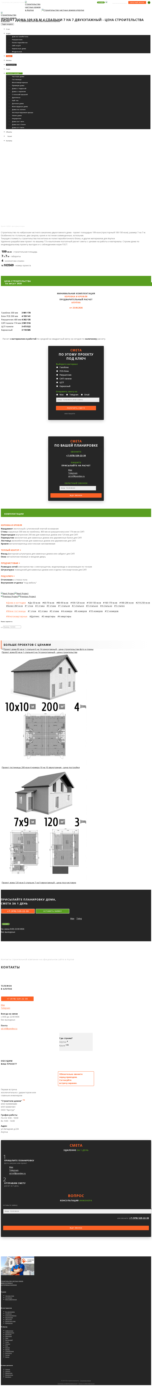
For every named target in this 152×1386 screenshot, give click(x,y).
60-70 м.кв (49, 602)
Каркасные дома (10, 1321)
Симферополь (9, 1332)
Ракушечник (9, 1317)
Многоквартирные (17, 616)
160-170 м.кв (111, 602)
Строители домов (85, 1380)
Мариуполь (8, 1373)
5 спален (120, 606)
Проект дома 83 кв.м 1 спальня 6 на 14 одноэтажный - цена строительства (39, 652)
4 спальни (107, 606)
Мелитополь (9, 1375)
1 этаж (29, 606)
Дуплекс (35, 616)
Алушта (7, 1347)
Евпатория (8, 1336)
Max (70, 470)
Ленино (7, 1344)
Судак (7, 1342)
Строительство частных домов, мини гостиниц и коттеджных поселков (12, 1283)
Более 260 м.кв (15, 606)
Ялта (6, 1346)
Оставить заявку (52, 911)
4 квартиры (65, 616)
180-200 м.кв (127, 602)
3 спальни (92, 606)
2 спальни (78, 606)
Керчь (7, 1357)
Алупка (7, 1349)
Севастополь (9, 1331)
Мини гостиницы (17, 611)
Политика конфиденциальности (67, 1383)
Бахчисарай (9, 1340)
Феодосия (8, 1334)
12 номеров (112, 611)
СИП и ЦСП (8, 1319)
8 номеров (81, 611)
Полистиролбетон (10, 1315)
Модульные (9, 1323)
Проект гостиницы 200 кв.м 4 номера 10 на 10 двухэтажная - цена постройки (41, 767)
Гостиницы (8, 1298)
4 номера (67, 611)
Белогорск (8, 1353)
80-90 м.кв (63, 602)
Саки (6, 1338)
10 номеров (96, 611)
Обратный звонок (137, 2)
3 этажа (52, 606)
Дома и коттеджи (17, 602)
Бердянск (8, 1377)
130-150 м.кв (94, 602)
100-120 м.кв (78, 602)
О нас (8, 29)
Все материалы (10, 1312)
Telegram (72, 473)
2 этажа (41, 606)
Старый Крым (9, 1351)
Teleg (79, 918)
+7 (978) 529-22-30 (119, 2)
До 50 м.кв (34, 602)
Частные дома (9, 1296)
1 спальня (65, 606)
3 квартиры (49, 616)
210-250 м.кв (143, 602)
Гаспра (7, 1355)
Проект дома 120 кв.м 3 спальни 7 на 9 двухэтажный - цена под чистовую (39, 882)
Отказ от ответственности (86, 1383)
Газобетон (8, 1314)
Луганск (7, 1371)
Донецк (7, 1369)
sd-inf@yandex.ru (76, 476)
